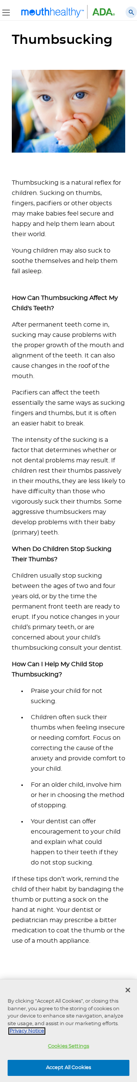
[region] (68, 1030)
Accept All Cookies (68, 1067)
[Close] (127, 990)
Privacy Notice (27, 1031)
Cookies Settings (68, 1046)
